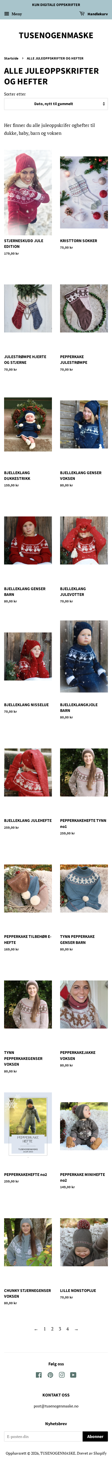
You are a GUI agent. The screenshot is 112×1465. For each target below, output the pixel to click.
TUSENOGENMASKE (56, 35)
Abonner (95, 1437)
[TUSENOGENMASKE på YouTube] (73, 1375)
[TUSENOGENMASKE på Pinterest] (50, 1375)
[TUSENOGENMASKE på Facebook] (39, 1375)
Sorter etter (15, 94)
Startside (11, 58)
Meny (16, 13)
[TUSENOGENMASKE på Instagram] (62, 1375)
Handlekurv (97, 14)
